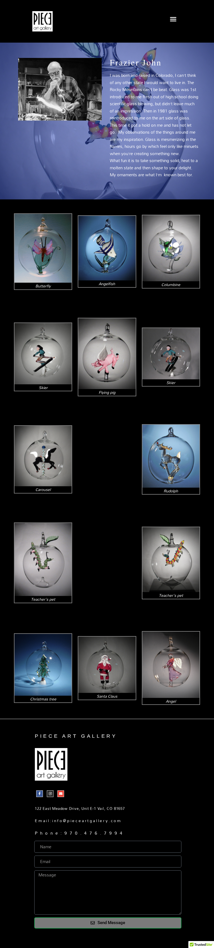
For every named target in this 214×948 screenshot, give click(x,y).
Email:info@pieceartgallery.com (78, 820)
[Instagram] (50, 793)
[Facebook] (39, 793)
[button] (173, 19)
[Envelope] (60, 793)
